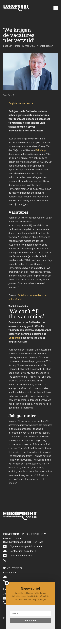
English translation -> (21, 103)
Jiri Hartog (14, 45)
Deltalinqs (40, 150)
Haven (49, 45)
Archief (41, 45)
